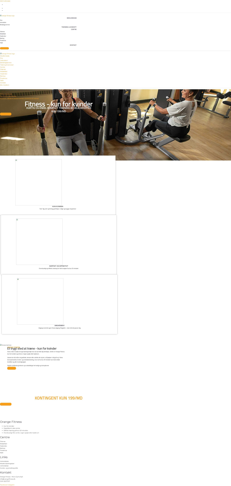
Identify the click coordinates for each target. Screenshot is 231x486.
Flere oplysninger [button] (6, 94)
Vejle (1, 453)
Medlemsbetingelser (7, 463)
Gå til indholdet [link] (5, 1)
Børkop (2, 448)
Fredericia (3, 450)
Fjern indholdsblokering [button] (8, 96)
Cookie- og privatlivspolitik (9, 468)
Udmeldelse (4, 466)
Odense (2, 441)
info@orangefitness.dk (7, 479)
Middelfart (3, 444)
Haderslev (3, 446)
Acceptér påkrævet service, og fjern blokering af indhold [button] (19, 98)
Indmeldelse (4, 461)
